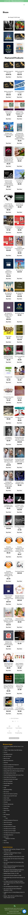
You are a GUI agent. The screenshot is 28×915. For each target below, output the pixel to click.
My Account (9, 728)
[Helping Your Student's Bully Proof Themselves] (9, 635)
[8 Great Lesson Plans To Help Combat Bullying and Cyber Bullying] (9, 174)
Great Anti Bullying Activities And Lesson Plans (14, 775)
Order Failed (6, 797)
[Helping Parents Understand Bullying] (20, 612)
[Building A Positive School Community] (9, 350)
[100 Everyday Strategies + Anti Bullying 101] (20, 105)
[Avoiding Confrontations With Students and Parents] (20, 241)
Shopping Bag (18, 732)
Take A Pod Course (8, 822)
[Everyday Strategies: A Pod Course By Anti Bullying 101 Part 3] (9, 541)
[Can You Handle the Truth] (20, 350)
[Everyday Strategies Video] (20, 520)
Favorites (9, 732)
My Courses (6, 791)
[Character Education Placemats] (9, 391)
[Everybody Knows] (9, 520)
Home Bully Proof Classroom (10, 777)
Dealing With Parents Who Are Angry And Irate (14, 770)
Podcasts (6, 802)
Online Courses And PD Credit (10, 795)
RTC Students (7, 814)
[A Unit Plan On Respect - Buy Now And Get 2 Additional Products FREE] (9, 197)
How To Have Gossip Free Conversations (12, 862)
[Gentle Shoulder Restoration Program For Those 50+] (9, 589)
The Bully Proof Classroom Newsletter (12, 832)
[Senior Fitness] (9, 35)
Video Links (6, 836)
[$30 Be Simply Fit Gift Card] (20, 65)
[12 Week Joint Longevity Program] (9, 127)
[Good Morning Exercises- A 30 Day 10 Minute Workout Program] (9, 612)
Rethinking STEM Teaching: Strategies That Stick (14, 849)
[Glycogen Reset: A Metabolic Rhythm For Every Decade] (20, 589)
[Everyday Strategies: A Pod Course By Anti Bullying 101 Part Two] (9, 565)
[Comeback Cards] (9, 411)
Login (5, 787)
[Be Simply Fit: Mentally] (20, 287)
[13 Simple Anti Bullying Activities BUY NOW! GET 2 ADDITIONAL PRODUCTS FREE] (20, 127)
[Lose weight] (20, 24)
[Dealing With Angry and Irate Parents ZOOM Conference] (20, 453)
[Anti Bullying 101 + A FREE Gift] (20, 220)
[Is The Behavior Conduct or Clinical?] (20, 702)
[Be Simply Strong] (9, 46)
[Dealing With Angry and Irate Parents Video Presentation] (20, 431)
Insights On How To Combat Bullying (11, 892)
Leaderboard (6, 785)
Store (5, 816)
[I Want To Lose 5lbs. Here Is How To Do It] (9, 702)
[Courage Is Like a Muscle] (20, 411)
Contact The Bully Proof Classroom (11, 764)
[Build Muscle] (9, 24)
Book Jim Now (7, 758)
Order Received (7, 799)
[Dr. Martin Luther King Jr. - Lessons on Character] (20, 499)
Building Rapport (7, 873)
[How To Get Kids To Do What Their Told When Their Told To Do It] (9, 679)
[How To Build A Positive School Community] (20, 657)
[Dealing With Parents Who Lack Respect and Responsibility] (9, 476)
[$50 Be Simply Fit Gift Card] (9, 85)
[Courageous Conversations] (9, 431)
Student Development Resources (11, 820)
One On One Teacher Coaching (10, 793)
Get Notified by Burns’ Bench (10, 773)
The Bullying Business (8, 834)
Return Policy (6, 810)
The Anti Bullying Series (9, 886)
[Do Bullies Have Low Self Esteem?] (9, 499)
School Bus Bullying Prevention (10, 856)
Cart (7, 818)
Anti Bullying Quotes (8, 754)
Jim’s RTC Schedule (8, 781)
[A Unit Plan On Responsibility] (20, 197)
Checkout (6, 762)
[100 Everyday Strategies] (9, 105)
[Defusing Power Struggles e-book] (20, 476)
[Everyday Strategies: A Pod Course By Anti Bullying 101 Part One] (20, 541)
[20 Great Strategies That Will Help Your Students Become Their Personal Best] (9, 151)
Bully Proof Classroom (8, 760)
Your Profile (6, 842)
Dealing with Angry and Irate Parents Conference (14, 768)
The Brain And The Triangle (10, 826)
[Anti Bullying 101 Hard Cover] (9, 241)
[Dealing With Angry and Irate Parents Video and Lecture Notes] (9, 453)
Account (5, 752)
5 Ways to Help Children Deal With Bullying (13, 750)
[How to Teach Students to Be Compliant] (20, 679)
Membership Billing (8, 789)
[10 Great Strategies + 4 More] (20, 85)
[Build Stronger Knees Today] (20, 330)
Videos (5, 840)
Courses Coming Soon (8, 766)
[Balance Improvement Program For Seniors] (9, 264)
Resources (6, 808)
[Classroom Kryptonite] (20, 391)
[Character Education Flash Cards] (20, 370)
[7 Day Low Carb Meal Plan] (20, 151)
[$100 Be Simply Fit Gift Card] (9, 65)
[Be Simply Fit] (20, 264)
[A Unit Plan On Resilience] (20, 174)
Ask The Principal (7, 756)
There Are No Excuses (8, 875)
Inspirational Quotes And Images (11, 779)
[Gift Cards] (20, 35)
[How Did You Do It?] (20, 635)
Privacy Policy (7, 806)
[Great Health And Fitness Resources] (20, 46)
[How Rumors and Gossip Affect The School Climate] (9, 657)
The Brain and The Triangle (10, 828)
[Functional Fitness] (20, 565)
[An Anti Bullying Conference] (9, 220)
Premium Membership (8, 804)
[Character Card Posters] (9, 370)
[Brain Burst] (9, 330)
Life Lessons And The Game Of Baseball (12, 888)
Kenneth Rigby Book (8, 783)
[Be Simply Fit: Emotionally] (9, 287)
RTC (5, 812)
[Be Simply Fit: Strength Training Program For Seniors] (9, 307)
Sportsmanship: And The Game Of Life (12, 858)
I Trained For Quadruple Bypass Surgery (12, 852)
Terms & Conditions (8, 824)
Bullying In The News (10, 838)
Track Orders (18, 728)
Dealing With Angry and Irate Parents (12, 877)
